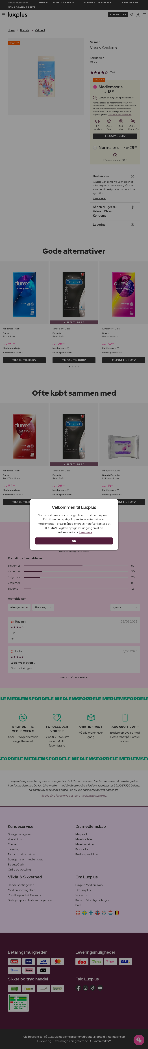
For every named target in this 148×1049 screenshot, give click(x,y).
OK (74, 540)
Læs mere (85, 532)
